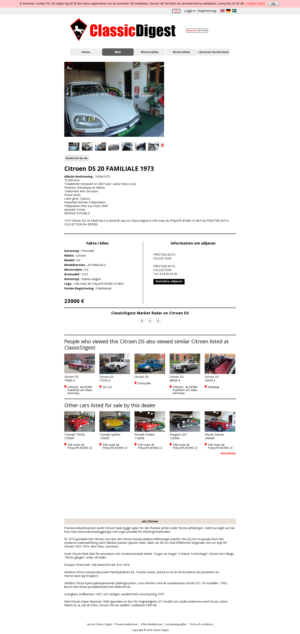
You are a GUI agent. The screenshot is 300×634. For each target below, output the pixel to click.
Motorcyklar (150, 52)
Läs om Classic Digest (99, 624)
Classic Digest (123, 29)
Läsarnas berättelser (213, 52)
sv (234, 10)
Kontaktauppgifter (176, 624)
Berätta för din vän (77, 158)
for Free (197, 30)
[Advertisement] (204, 98)
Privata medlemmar (126, 624)
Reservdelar (181, 52)
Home (86, 52)
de (228, 10)
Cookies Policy (255, 3)
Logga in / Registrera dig (200, 11)
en (222, 10)
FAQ (176, 10)
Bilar (118, 52)
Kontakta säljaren (169, 281)
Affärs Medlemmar (151, 624)
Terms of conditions (201, 624)
